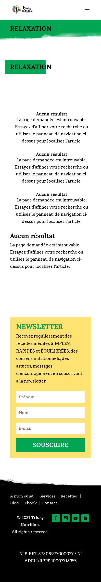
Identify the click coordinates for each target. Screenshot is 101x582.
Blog (14, 503)
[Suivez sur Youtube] (75, 518)
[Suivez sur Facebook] (56, 518)
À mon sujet (22, 496)
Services (47, 496)
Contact (50, 503)
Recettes (69, 496)
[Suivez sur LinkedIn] (85, 518)
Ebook (31, 503)
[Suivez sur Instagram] (66, 518)
